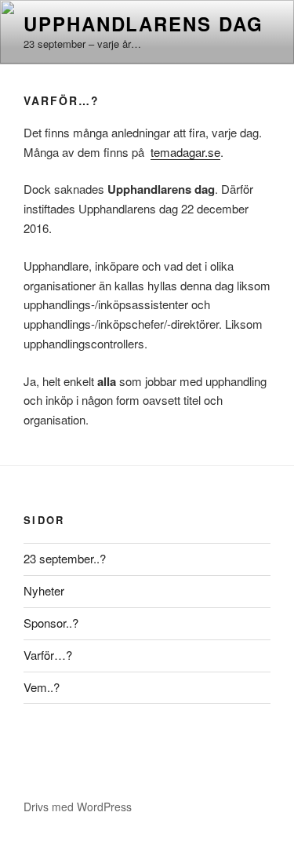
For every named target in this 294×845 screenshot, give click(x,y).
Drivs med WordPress (78, 806)
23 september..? (65, 558)
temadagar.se (185, 152)
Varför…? (48, 654)
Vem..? (42, 687)
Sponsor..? (51, 622)
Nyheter (44, 590)
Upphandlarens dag (143, 23)
